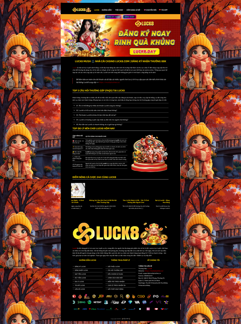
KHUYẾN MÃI (151, 10)
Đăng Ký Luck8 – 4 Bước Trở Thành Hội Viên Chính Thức (138, 201)
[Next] (168, 198)
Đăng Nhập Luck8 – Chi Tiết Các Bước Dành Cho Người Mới (105, 201)
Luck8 (96, 10)
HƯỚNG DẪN (107, 10)
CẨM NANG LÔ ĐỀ (133, 10)
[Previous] (72, 198)
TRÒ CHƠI (119, 10)
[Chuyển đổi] (74, 106)
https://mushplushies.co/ (109, 82)
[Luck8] (81, 10)
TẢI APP (164, 10)
